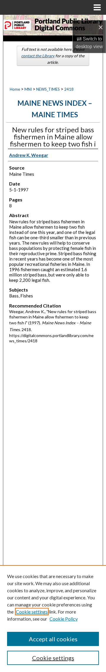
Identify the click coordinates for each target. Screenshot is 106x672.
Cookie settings (32, 611)
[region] (53, 618)
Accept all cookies (53, 638)
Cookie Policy (63, 618)
